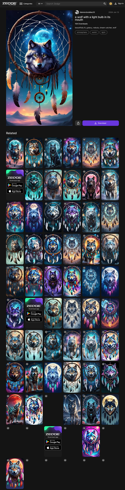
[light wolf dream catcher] (72, 377)
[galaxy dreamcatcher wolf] (110, 313)
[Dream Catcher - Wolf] (91, 281)
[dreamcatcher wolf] (53, 217)
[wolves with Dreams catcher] (15, 281)
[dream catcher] (53, 313)
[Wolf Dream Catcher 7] (34, 345)
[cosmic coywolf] (72, 409)
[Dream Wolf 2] (34, 281)
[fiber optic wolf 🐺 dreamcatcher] (72, 249)
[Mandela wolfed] (53, 377)
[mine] (72, 345)
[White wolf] (15, 345)
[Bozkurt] (34, 377)
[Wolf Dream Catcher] (53, 249)
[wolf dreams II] (15, 377)
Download (102, 123)
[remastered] (110, 249)
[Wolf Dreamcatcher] (110, 377)
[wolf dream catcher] (72, 281)
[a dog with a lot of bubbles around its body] (72, 153)
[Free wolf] (110, 153)
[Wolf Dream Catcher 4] (15, 217)
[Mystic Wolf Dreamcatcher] (15, 313)
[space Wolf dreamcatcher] (53, 345)
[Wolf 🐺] (34, 185)
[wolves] (72, 473)
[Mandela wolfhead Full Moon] (110, 281)
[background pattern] (15, 473)
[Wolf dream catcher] (34, 217)
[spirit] (34, 153)
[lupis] (53, 473)
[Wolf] (53, 153)
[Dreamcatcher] (34, 441)
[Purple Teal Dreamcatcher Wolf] (72, 217)
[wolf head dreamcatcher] (110, 217)
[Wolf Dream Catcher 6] (72, 185)
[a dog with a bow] (110, 441)
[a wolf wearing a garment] (91, 249)
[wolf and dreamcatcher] (91, 217)
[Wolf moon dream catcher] (15, 153)
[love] (53, 281)
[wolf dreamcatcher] (91, 153)
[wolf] (53, 185)
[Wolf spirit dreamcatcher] (72, 441)
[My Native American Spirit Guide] (110, 185)
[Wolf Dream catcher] (91, 441)
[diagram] (91, 473)
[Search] (105, 4)
